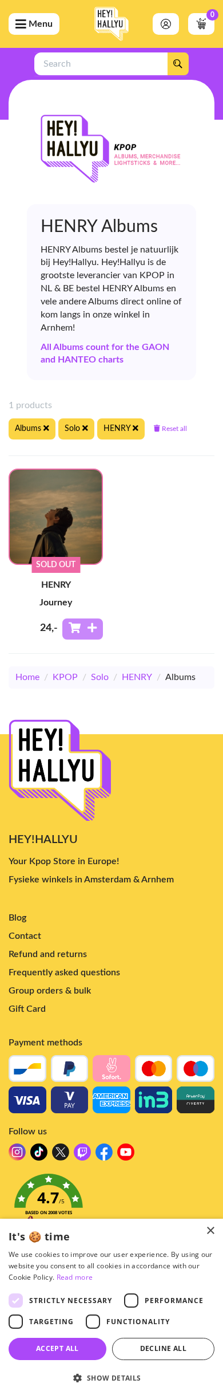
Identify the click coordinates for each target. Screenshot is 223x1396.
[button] (111, 1205)
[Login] (166, 24)
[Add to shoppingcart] (82, 629)
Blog (17, 917)
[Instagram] (17, 1155)
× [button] (210, 1231)
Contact (25, 936)
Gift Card (27, 1009)
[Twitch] (82, 1155)
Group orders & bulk (50, 990)
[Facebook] (104, 1155)
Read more (75, 1277)
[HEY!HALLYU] (111, 24)
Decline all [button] (163, 1348)
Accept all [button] (57, 1348)
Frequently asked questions (64, 972)
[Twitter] (60, 1155)
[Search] (178, 63)
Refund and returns (48, 954)
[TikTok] (38, 1155)
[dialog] (111, 1307)
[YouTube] (125, 1155)
